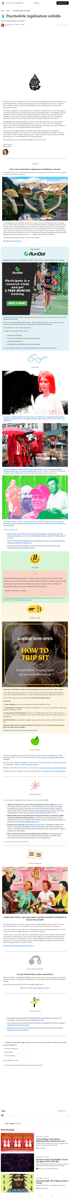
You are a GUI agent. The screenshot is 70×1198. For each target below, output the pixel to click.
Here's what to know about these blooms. (53, 771)
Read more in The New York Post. (18, 1030)
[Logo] (3, 3)
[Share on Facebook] (57, 25)
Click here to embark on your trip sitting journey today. (20, 730)
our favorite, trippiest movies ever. (28, 822)
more (47, 988)
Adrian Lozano (28, 134)
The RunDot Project (9, 317)
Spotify (31, 988)
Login (4, 1060)
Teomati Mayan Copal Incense (34, 824)
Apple (35, 988)
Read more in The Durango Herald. (18, 1025)
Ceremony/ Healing (9, 1055)
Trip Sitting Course (18, 692)
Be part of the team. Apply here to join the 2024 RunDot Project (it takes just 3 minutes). (30, 348)
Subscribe (9, 1060)
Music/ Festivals (8, 1052)
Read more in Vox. (38, 1020)
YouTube (40, 988)
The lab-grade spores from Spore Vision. (43, 810)
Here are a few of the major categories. (27, 764)
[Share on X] (61, 25)
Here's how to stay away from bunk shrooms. (52, 768)
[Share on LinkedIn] (68, 25)
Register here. (45, 838)
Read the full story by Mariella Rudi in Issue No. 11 (18, 945)
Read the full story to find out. (12, 241)
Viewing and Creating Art (11, 1048)
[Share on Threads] (64, 25)
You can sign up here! (35, 136)
